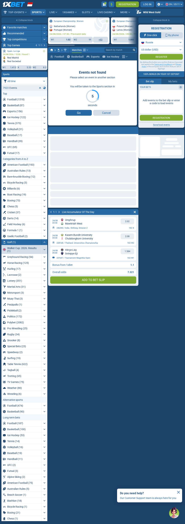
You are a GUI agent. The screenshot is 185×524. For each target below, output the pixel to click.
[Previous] (11, 212)
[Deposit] (111, 4)
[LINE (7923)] (12, 50)
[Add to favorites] (67, 21)
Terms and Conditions (163, 64)
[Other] (119, 56)
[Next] (19, 212)
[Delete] (133, 212)
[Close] (178, 492)
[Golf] (19, 50)
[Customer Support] (174, 513)
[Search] (134, 50)
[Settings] (160, 4)
